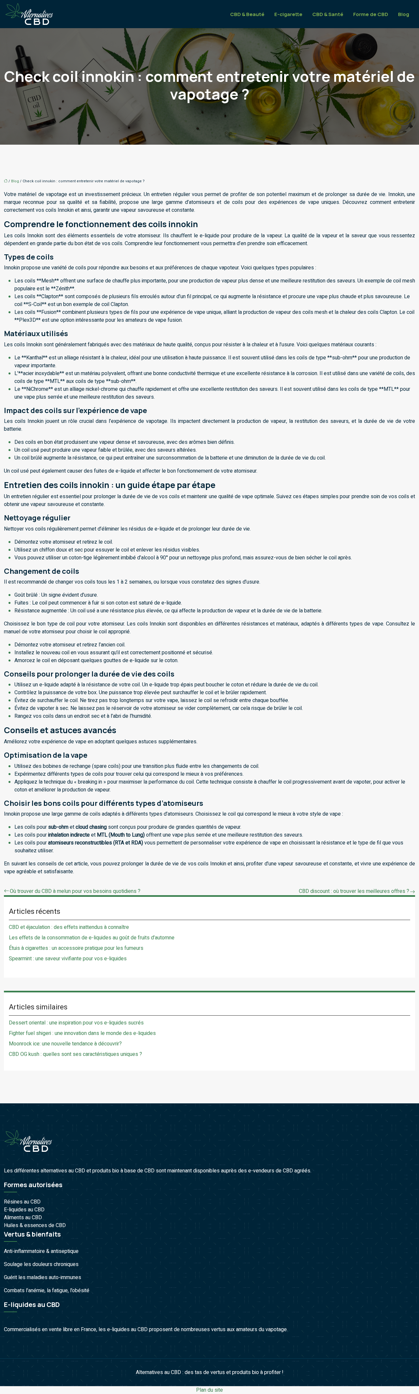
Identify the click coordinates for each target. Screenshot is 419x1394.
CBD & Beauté (247, 14)
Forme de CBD (370, 14)
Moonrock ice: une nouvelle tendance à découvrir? (65, 1044)
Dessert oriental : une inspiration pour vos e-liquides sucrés (76, 1023)
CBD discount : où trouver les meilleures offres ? (354, 891)
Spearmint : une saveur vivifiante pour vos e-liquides (68, 959)
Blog (403, 14)
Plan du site (209, 1390)
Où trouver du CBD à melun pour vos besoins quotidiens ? (75, 891)
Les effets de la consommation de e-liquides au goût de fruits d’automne (91, 938)
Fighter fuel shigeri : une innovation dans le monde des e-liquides (82, 1033)
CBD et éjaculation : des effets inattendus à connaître (69, 927)
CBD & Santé (327, 14)
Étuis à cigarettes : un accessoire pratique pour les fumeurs (76, 948)
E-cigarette (288, 14)
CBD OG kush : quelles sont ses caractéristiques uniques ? (75, 1054)
